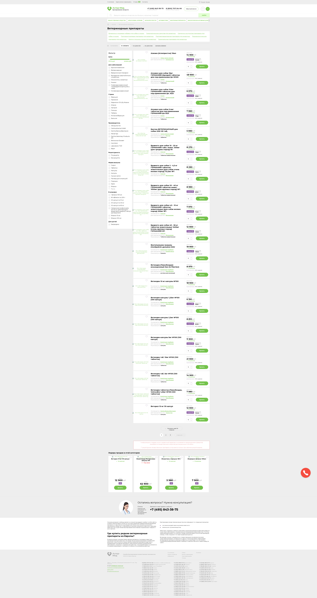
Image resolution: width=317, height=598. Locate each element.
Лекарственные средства (117, 20)
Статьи (183, 552)
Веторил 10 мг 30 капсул (162, 406)
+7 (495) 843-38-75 (164, 509)
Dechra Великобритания (119, 131)
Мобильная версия (114, 571)
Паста (113, 189)
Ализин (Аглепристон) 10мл (163, 53)
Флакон (113, 186)
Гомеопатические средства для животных (161, 33)
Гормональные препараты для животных (172, 39)
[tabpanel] (120, 474)
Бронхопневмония (117, 67)
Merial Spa (114, 134)
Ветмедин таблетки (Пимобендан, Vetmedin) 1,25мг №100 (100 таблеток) (166, 392)
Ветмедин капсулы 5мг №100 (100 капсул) (166, 338)
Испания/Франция (117, 115)
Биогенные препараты (178, 20)
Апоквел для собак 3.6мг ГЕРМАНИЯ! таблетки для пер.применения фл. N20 (163, 91)
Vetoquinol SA (116, 126)
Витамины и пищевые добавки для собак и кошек (126, 33)
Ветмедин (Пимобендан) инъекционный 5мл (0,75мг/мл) (165, 266)
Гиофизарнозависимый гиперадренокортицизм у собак (120, 86)
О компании (171, 552)
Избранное (171, 556)
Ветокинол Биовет (117, 140)
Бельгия (114, 118)
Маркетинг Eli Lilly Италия (120, 102)
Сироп (113, 165)
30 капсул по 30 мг (117, 203)
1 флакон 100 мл (116, 195)
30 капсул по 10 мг (117, 200)
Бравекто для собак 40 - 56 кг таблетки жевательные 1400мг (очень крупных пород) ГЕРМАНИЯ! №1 (165, 228)
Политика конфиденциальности (115, 567)
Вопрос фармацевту (187, 554)
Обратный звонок (191, 8)
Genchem (114, 143)
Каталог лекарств (172, 554)
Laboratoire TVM (116, 146)
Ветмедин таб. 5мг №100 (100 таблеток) (164, 375)
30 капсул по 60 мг (117, 205)
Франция (114, 97)
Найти (204, 15)
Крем (113, 184)
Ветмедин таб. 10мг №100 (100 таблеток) (164, 358)
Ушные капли (116, 176)
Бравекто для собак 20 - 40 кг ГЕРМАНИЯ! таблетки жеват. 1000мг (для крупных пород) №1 (165, 187)
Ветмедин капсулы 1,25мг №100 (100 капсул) (165, 299)
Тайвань (114, 113)
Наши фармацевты (187, 556)
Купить (202, 66)
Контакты (198, 552)
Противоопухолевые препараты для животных (137, 36)
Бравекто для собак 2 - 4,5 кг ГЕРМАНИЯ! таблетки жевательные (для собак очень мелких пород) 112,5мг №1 (165, 168)
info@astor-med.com (117, 565)
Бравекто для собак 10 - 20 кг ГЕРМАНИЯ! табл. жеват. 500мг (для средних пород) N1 (165, 148)
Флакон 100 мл (116, 218)
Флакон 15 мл (115, 215)
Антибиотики (163, 20)
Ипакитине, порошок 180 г (171, 459)
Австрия (114, 108)
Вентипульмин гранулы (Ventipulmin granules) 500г (163, 246)
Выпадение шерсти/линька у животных (121, 76)
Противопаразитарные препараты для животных (173, 36)
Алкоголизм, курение (135, 20)
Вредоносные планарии (119, 73)
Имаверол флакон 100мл (197, 459)
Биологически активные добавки (199, 20)
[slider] (109, 59)
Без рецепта (115, 158)
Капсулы (114, 170)
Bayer (113, 148)
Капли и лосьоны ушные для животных (142, 39)
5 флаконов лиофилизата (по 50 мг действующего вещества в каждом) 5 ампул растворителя (121, 210)
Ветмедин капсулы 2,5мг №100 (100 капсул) (165, 318)
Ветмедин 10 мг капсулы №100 (165, 281)
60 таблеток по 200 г (118, 197)
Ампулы (114, 173)
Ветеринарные (116, 70)
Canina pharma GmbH (118, 128)
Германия (114, 100)
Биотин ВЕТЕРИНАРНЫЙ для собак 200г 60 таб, (164, 130)
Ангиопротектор (150, 20)
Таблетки (114, 168)
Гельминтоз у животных (119, 80)
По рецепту (115, 155)
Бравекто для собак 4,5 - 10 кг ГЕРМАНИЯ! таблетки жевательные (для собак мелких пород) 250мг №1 (166, 208)
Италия (113, 105)
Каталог (114, 24)
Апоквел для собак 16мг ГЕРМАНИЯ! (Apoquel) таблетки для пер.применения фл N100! (165, 75)
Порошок (114, 181)
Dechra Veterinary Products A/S (120, 137)
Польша (114, 110)
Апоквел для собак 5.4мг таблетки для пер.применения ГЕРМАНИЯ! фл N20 (165, 111)
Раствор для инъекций (119, 178)
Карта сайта (110, 569)
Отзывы (184, 558)
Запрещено (115, 224)
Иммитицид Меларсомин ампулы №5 (145, 459)
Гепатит (113, 82)
